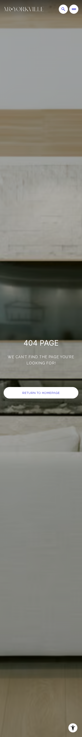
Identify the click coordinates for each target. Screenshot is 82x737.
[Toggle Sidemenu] (73, 9)
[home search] (63, 9)
